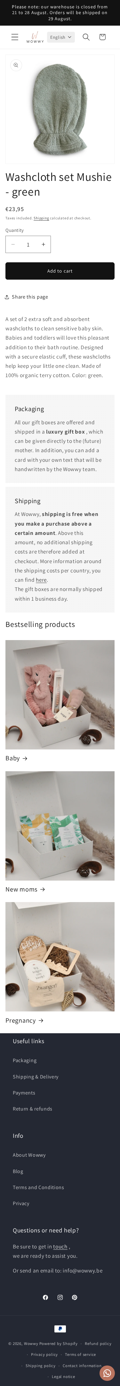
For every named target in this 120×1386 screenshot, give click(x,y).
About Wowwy (29, 1155)
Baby (12, 758)
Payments (24, 1092)
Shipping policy (41, 1365)
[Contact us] (107, 1373)
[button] (15, 37)
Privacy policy (44, 1354)
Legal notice (63, 1376)
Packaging (24, 1060)
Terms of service (80, 1354)
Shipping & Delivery (36, 1076)
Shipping (41, 218)
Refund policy (98, 1343)
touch (60, 1246)
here (41, 579)
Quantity (14, 230)
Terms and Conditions (38, 1187)
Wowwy (31, 1343)
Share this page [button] (30, 296)
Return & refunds (32, 1108)
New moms (21, 889)
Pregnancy (20, 1020)
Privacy (21, 1203)
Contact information (82, 1365)
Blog (18, 1171)
